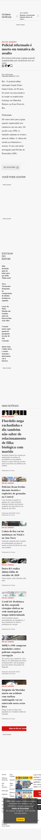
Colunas (5, 798)
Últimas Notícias (5, 779)
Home (4, 774)
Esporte (4, 794)
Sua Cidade (12, 775)
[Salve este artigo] (11, 66)
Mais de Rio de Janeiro (18, 728)
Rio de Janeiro (9, 42)
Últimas (6, 15)
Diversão (5, 791)
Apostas (12, 780)
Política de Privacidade (20, 808)
